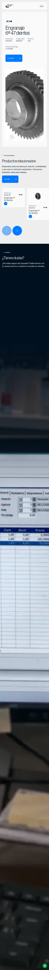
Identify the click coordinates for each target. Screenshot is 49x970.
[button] (42, 6)
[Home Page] (9, 6)
